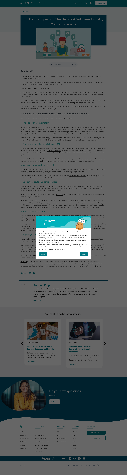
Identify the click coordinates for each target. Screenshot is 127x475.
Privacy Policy (43, 249)
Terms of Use (52, 249)
